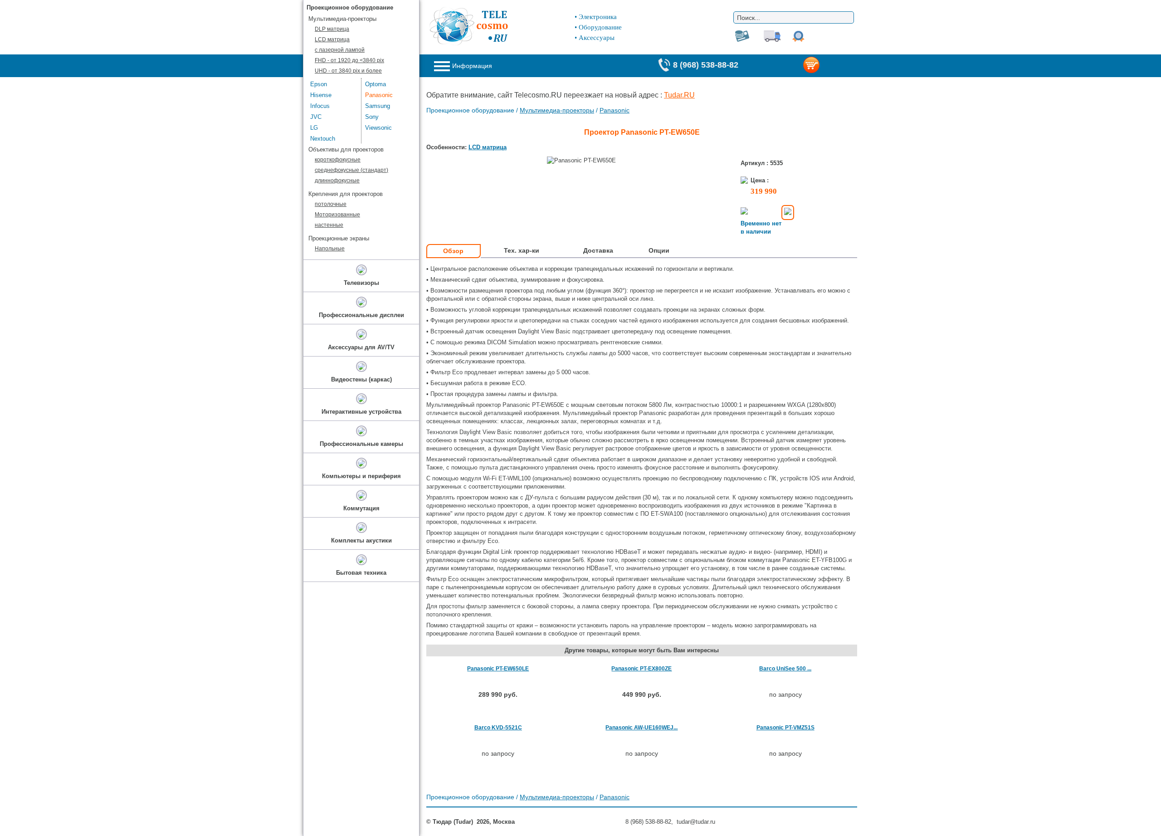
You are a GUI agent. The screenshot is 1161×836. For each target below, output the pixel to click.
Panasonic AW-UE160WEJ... (641, 727)
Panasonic (614, 110)
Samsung (377, 106)
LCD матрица (487, 147)
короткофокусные (338, 159)
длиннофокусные (337, 180)
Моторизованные (337, 214)
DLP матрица (332, 29)
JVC (316, 116)
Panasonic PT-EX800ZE (641, 668)
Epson (318, 84)
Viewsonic (378, 127)
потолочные (330, 204)
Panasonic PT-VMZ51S (785, 727)
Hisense (321, 95)
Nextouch (322, 138)
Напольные (330, 248)
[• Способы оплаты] (787, 212)
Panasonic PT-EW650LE (498, 668)
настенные (329, 225)
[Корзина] (826, 66)
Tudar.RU (679, 95)
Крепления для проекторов (345, 194)
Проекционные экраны (338, 238)
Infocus (320, 106)
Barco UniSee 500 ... (785, 668)
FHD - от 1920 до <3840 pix (349, 60)
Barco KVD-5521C (498, 727)
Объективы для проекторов (346, 149)
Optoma (375, 84)
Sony (372, 116)
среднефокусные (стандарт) (351, 170)
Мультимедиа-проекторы (557, 110)
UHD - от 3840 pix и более (348, 71)
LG (314, 127)
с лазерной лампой (340, 50)
